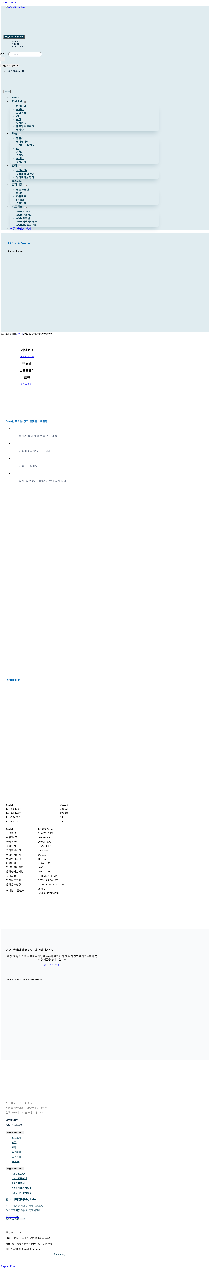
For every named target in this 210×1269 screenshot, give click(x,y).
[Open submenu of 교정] (20, 166)
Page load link (8, 1266)
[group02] (102, 1018)
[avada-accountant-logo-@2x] (19, 19)
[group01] (102, 1029)
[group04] (102, 997)
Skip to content (8, 2)
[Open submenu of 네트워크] (25, 207)
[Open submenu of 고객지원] (25, 185)
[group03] (102, 1008)
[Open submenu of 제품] (20, 134)
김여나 (19, 333)
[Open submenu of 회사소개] (25, 102)
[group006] (102, 1040)
